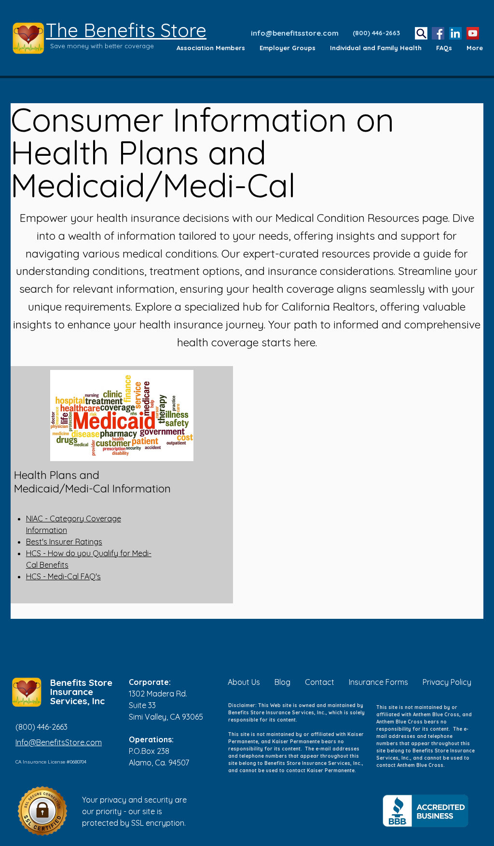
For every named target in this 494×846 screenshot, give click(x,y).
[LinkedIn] (455, 33)
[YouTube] (473, 33)
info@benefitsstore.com (295, 33)
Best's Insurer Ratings (64, 541)
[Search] (421, 33)
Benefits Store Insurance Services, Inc (81, 692)
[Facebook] (438, 33)
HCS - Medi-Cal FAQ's (63, 576)
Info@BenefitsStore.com (58, 742)
